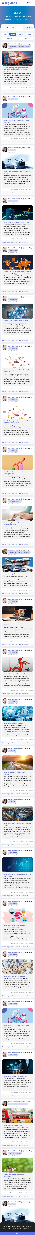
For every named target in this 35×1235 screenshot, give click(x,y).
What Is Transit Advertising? (13, 1125)
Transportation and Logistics (19, 46)
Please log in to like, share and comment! (15, 91)
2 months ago (11, 252)
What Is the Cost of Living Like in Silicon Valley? (17, 824)
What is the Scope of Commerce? (15, 1076)
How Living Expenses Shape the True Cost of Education (16, 524)
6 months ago (11, 101)
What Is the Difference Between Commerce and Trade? (14, 926)
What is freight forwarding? (13, 723)
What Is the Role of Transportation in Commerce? (16, 121)
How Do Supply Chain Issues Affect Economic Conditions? (16, 422)
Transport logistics (10, 574)
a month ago (11, 203)
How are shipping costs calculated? (16, 321)
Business (12, 150)
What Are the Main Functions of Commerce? (14, 624)
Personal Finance (15, 501)
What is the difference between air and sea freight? (17, 875)
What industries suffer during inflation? (17, 674)
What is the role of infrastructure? (15, 976)
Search (28, 27)
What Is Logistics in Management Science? (15, 773)
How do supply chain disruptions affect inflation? (17, 371)
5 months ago (11, 401)
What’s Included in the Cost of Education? (14, 1175)
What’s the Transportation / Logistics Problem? (17, 172)
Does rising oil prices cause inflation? (16, 222)
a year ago (11, 152)
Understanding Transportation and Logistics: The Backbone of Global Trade (16, 69)
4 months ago (11, 452)
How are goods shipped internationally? (17, 272)
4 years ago (11, 554)
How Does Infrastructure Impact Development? (15, 473)
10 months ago (11, 503)
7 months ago (11, 1106)
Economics (13, 99)
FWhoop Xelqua (13, 550)
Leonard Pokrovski (14, 97)
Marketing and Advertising (18, 1104)
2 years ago (11, 48)
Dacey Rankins (13, 44)
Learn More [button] (25, 1228)
